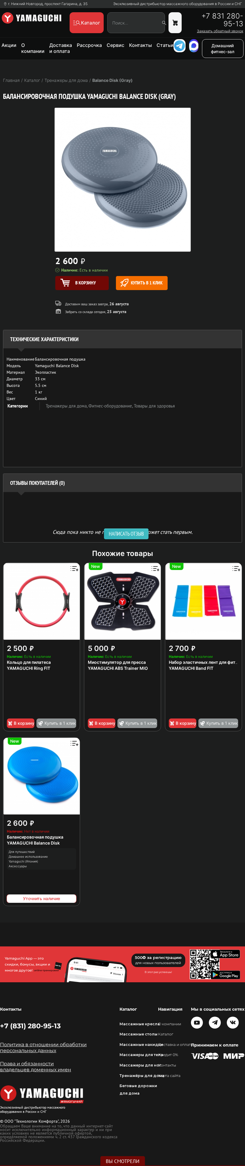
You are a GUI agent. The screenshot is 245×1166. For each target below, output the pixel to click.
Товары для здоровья (154, 406)
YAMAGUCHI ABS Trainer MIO (118, 668)
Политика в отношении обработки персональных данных (43, 1047)
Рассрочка (89, 45)
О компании (33, 48)
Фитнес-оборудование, (111, 406)
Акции (8, 45)
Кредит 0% (168, 1054)
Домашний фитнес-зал (222, 48)
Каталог (165, 1034)
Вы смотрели (123, 1161)
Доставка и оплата (60, 48)
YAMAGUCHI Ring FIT (28, 668)
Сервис (115, 45)
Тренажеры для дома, (67, 406)
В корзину (24, 723)
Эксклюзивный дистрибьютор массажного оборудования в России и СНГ (177, 4)
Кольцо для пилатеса (29, 662)
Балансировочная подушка (35, 836)
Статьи (165, 45)
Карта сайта (169, 1075)
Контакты (140, 45)
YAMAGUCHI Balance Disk (33, 842)
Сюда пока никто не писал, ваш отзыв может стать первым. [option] (123, 531)
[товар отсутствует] (175, 22)
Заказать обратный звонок (220, 31)
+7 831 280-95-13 (222, 20)
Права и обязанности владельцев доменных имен (35, 1066)
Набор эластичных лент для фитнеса (207, 662)
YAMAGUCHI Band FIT (191, 668)
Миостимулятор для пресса (117, 662)
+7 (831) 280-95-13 (30, 1026)
